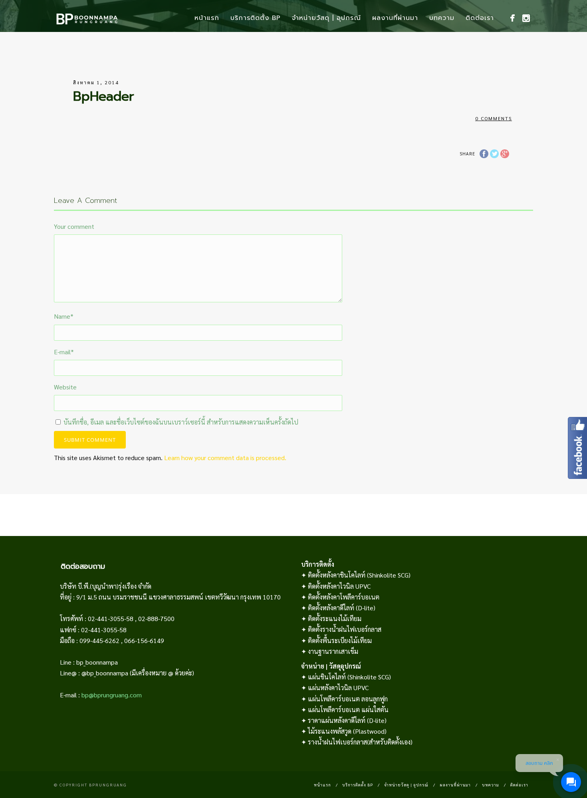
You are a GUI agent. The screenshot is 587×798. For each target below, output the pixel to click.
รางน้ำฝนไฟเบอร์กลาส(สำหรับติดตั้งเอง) (360, 742)
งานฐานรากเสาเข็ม (333, 651)
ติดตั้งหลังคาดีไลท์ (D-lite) (341, 607)
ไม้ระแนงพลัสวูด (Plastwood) (347, 731)
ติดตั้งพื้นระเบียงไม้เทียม (340, 640)
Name (63, 316)
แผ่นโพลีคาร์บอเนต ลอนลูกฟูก (348, 699)
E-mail (64, 351)
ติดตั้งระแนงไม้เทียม (334, 618)
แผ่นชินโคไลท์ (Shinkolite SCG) (349, 677)
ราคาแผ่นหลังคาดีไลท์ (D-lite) (347, 720)
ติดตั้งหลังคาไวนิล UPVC (339, 586)
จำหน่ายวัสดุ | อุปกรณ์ (326, 18)
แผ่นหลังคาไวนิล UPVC (338, 687)
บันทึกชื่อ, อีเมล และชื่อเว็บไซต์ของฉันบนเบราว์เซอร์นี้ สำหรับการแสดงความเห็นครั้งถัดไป (180, 422)
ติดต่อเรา (480, 18)
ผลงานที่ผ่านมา (395, 18)
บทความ (441, 18)
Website (65, 387)
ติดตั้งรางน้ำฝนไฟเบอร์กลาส (344, 629)
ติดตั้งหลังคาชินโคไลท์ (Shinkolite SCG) (359, 575)
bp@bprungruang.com (111, 695)
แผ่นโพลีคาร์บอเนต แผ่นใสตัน (348, 709)
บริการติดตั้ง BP (255, 18)
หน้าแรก (206, 18)
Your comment (74, 226)
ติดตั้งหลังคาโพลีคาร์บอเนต (343, 597)
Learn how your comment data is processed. (225, 457)
